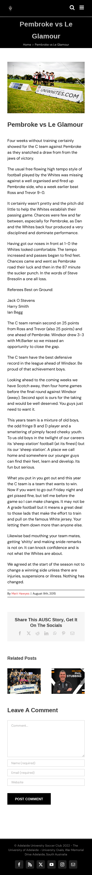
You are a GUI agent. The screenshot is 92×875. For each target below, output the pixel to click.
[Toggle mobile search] (72, 7)
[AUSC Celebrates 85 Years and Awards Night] (36, 681)
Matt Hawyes (20, 594)
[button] (11, 681)
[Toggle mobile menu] (82, 7)
